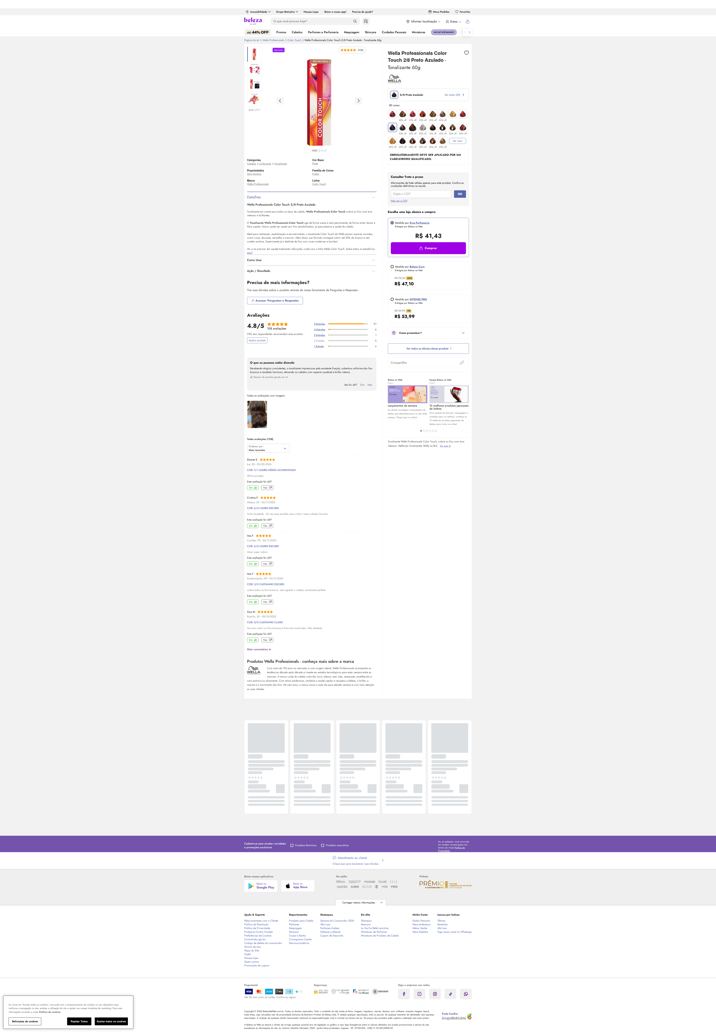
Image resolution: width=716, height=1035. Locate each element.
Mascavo (366, 924)
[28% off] (402, 114)
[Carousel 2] (424, 431)
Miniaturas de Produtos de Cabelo (380, 935)
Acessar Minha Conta (453, 21)
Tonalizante (281, 164)
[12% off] (432, 127)
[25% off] (442, 127)
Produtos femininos (306, 845)
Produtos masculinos (337, 845)
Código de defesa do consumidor (263, 943)
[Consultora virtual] (366, 21)
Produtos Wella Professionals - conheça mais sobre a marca (300, 661)
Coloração (265, 164)
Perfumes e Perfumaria (323, 32)
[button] (428, 248)
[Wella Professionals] (394, 82)
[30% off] (402, 127)
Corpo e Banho (297, 935)
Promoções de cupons (256, 965)
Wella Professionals (274, 40)
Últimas (441, 920)
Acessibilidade (258, 12)
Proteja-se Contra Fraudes (258, 932)
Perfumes (294, 924)
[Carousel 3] (427, 431)
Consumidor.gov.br (255, 939)
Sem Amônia (254, 174)
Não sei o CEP (399, 201)
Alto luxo (442, 928)
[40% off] (463, 127)
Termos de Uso (252, 947)
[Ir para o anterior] (465, 32)
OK (460, 194)
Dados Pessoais (421, 920)
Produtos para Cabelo (301, 920)
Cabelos (297, 32)
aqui (249, 253)
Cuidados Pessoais (394, 32)
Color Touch (295, 40)
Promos (281, 32)
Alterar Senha (419, 928)
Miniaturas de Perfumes (374, 932)
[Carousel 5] (433, 431)
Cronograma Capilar (300, 939)
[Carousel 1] (421, 431)
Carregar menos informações (358, 902)
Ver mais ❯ (445, 446)
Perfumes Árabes (329, 928)
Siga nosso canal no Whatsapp (454, 932)
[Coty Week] (257, 32)
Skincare (370, 32)
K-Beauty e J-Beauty (330, 932)
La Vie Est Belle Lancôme (374, 928)
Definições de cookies (25, 1021)
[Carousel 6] (436, 431)
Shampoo (366, 920)
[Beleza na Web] (253, 21)
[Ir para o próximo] (469, 32)
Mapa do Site (251, 950)
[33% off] (412, 114)
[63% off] (442, 114)
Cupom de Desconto (331, 935)
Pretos (315, 174)
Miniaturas (418, 32)
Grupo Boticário (285, 12)
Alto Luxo (325, 924)
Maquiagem (351, 32)
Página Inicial (252, 40)
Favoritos (465, 12)
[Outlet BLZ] (444, 32)
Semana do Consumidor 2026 (337, 920)
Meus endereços (421, 924)
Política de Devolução (256, 924)
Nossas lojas (251, 958)
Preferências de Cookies (257, 935)
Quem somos (251, 962)
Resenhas (442, 924)
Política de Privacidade (257, 928)
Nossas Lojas (311, 12)
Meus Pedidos (441, 12)
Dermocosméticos (299, 943)
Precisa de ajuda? (362, 12)
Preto (315, 163)
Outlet (247, 954)
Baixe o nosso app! (335, 12)
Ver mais (457, 141)
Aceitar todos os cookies (111, 1021)
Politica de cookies (50, 1012)
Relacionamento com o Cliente (261, 920)
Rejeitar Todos (79, 1021)
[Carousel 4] (430, 431)
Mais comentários (258, 649)
